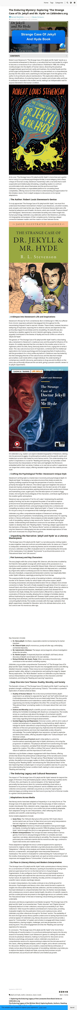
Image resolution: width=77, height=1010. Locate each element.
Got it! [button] (72, 1007)
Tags (52, 3)
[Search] (67, 2)
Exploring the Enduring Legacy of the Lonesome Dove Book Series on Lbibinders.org (35, 1000)
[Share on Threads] (61, 992)
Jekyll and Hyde (15, 995)
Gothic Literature (26, 995)
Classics (41, 17)
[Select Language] (74, 3)
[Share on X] (60, 992)
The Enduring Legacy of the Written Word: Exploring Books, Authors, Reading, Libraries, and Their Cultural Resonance (38, 1004)
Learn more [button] (42, 1007)
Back (61, 995)
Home (46, 3)
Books (35, 17)
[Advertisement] (38, 621)
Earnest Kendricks (17, 17)
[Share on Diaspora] (65, 992)
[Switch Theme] (71, 3)
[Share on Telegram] (67, 992)
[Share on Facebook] (63, 992)
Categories (59, 3)
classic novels (37, 995)
